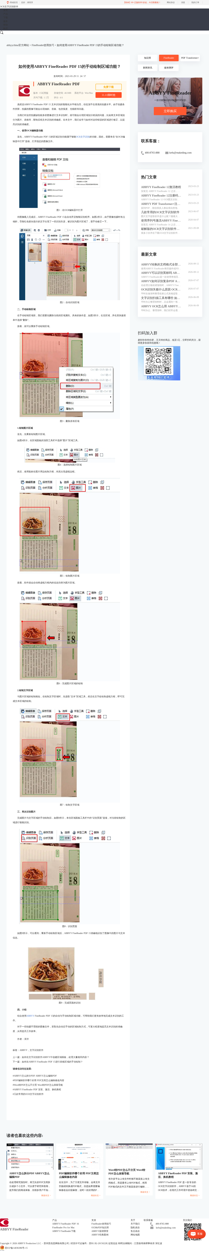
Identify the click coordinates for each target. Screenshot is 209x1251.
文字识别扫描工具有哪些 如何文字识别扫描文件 (161, 298)
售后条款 (135, 1231)
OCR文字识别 (83, 137)
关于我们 (135, 1224)
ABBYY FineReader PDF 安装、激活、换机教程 (37, 1089)
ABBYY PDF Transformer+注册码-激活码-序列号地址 (161, 203)
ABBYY (30, 1016)
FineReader (169, 58)
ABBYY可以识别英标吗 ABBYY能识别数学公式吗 (161, 272)
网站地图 (135, 1235)
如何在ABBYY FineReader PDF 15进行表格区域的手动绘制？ (52, 1062)
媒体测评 (168, 67)
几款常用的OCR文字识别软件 (28, 1094)
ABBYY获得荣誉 (99, 1231)
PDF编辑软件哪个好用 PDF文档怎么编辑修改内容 (38, 1080)
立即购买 (170, 111)
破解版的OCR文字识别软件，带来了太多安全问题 (161, 228)
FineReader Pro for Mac (63, 1227)
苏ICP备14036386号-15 (16, 1248)
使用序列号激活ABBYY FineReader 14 (161, 220)
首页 (5, 10)
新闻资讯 (147, 67)
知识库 (147, 58)
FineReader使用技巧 (43, 45)
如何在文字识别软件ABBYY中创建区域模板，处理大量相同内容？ (55, 1057)
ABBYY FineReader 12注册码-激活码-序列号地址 (161, 195)
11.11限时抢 (108, 95)
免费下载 (108, 87)
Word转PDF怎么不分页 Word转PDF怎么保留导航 (38, 1085)
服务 (5, 21)
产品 (5, 14)
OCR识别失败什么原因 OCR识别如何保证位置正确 (161, 289)
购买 (5, 28)
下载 (5, 17)
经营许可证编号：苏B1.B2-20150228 (89, 1243)
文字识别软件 (36, 1050)
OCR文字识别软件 (9, 6)
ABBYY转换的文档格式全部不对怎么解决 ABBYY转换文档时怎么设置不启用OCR (161, 264)
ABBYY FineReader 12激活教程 (161, 187)
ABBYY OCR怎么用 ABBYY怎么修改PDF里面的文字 (161, 306)
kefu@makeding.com (166, 1227)
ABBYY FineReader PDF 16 (65, 1224)
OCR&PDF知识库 (100, 1227)
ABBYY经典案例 (99, 1235)
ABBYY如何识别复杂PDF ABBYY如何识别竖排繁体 (161, 281)
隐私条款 (135, 1227)
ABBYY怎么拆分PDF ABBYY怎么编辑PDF (35, 1076)
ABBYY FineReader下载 (64, 1231)
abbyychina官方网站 (18, 45)
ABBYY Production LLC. (29, 1243)
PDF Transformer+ (190, 58)
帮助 (5, 25)
